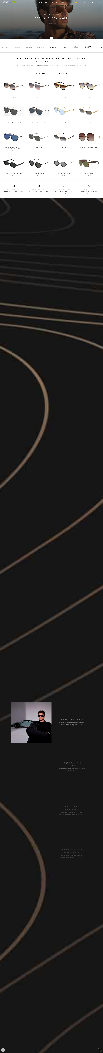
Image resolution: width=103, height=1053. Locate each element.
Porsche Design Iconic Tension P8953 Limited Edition (39, 121)
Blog (46, 2)
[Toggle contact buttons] (100, 1050)
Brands (40, 2)
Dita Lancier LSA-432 (64, 173)
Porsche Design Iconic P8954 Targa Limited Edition (14, 121)
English (86, 2)
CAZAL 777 (64, 120)
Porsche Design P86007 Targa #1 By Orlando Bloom (14, 148)
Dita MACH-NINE (64, 96)
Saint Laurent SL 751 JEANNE (14, 173)
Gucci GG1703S (39, 147)
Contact (62, 2)
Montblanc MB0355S (39, 173)
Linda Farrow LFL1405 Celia (89, 147)
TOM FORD (51, 23)
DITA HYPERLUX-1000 (14, 96)
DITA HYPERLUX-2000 (39, 96)
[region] (51, 19)
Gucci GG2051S (64, 147)
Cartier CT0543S (89, 120)
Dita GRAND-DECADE (89, 96)
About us (54, 2)
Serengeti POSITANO (89, 173)
